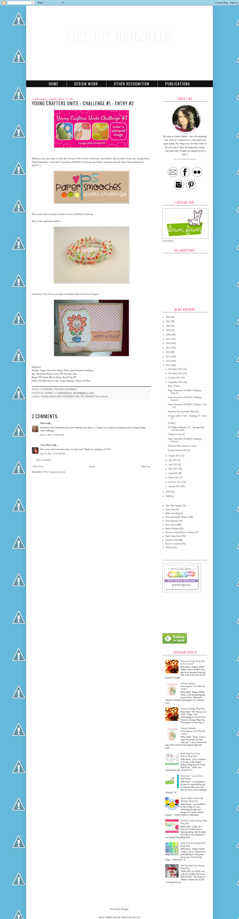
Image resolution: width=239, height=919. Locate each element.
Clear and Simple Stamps (176, 517)
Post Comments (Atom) (54, 472)
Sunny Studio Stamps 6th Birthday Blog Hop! (192, 799)
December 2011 (175, 369)
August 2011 (174, 455)
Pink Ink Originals (119, 36)
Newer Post (38, 466)
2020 (168, 326)
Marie (43, 423)
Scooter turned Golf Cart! (179, 450)
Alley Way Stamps (173, 505)
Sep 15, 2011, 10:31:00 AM (52, 453)
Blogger (124, 909)
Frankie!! (172, 423)
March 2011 (174, 477)
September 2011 (175, 382)
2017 (168, 339)
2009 (168, 496)
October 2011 (174, 377)
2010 (168, 491)
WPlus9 (168, 547)
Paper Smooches (51, 396)
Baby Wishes (174, 386)
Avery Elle (170, 509)
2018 (168, 334)
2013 (168, 356)
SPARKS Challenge (96, 396)
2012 (168, 361)
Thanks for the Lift (176, 434)
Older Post (145, 466)
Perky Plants (48, 294)
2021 (168, 321)
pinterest (71, 389)
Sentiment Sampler (89, 294)
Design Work (86, 84)
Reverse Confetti (172, 543)
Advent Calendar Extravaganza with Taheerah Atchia (193, 686)
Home (53, 84)
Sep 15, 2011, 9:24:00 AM (52, 435)
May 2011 (173, 468)
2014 (168, 352)
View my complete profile (184, 159)
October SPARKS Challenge (79, 214)
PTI (82, 396)
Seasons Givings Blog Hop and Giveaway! (193, 662)
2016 (168, 343)
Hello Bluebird (171, 521)
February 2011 (175, 482)
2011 (168, 365)
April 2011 (173, 473)
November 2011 (175, 373)
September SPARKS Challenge (76, 162)
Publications (177, 84)
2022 (168, 317)
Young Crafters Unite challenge (83, 158)
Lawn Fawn (170, 524)
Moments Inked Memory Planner (180, 532)
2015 (168, 347)
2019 (168, 330)
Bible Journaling (172, 513)
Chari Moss (45, 445)
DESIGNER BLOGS (130, 917)
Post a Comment (43, 460)
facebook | (47, 389)
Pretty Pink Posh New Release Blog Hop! (190, 754)
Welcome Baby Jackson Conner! (182, 446)
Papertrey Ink (71, 396)
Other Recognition (131, 84)
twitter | (59, 389)
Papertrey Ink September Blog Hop (183, 411)
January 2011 (174, 486)
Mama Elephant (172, 528)
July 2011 (173, 460)
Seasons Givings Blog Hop (193, 708)
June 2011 (173, 464)
